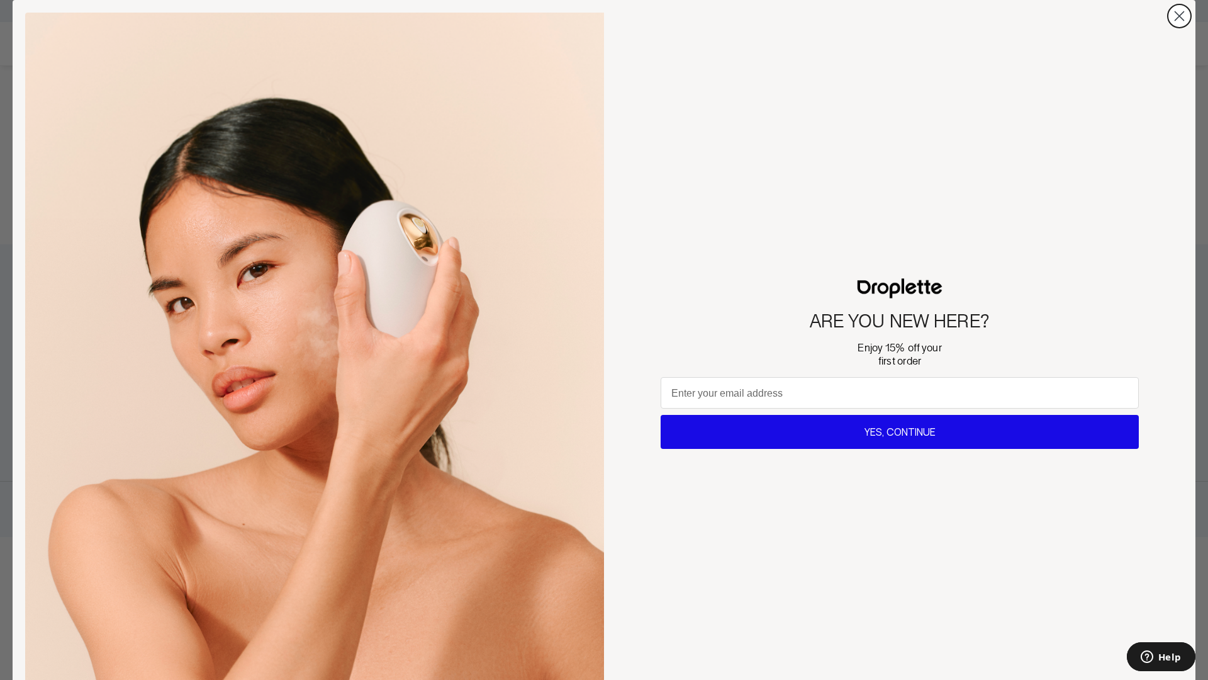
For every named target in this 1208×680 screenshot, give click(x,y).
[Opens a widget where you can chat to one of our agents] (1160, 658)
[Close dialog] (1179, 16)
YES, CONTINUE (900, 432)
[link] (900, 288)
